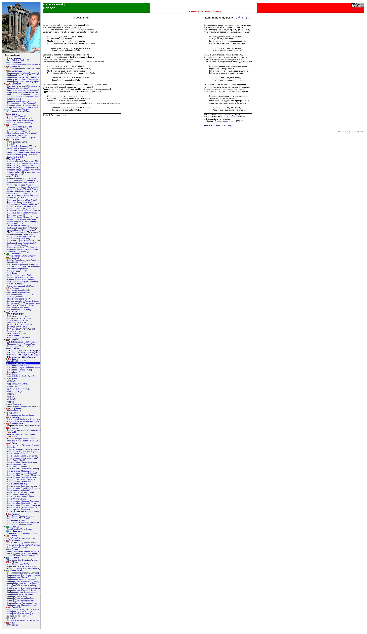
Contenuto (216, 11)
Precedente (194, 11)
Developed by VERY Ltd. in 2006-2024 (350, 131)
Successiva (205, 11)
